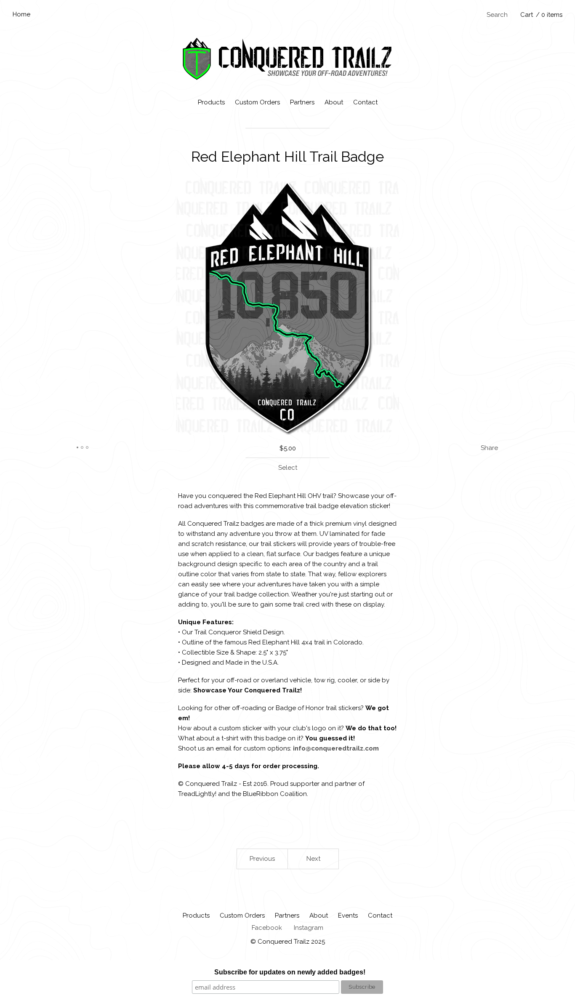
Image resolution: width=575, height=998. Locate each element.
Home (21, 14)
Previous (262, 858)
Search (497, 15)
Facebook (267, 927)
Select (287, 467)
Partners (302, 102)
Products (211, 102)
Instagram (308, 927)
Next (313, 858)
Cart (541, 15)
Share (489, 448)
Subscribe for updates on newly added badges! (289, 972)
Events (348, 915)
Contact (365, 102)
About (334, 102)
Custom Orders (257, 102)
